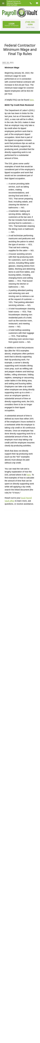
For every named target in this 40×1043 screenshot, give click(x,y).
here (32, 100)
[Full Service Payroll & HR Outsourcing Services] (20, 12)
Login (12, 24)
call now (31, 3)
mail (37, 3)
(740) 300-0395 (30, 23)
